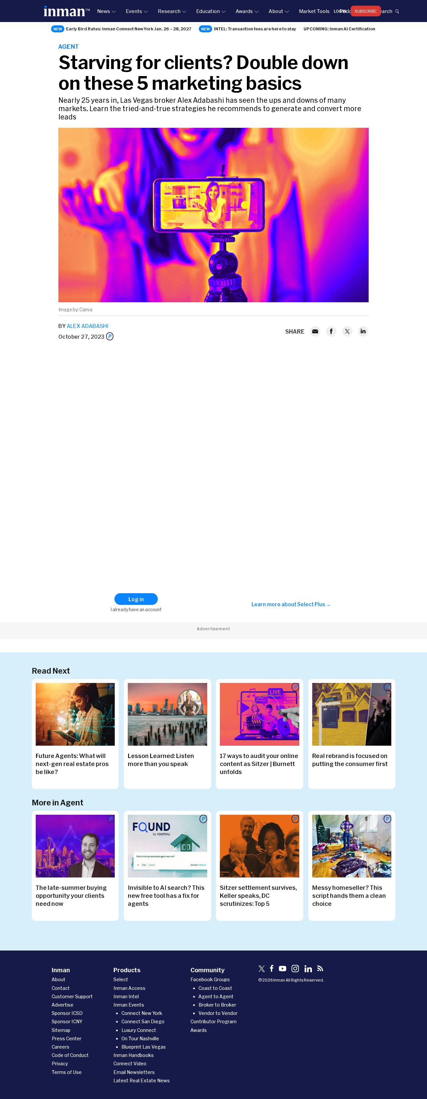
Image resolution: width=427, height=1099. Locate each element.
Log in (340, 11)
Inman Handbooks (133, 1055)
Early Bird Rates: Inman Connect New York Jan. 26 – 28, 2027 (128, 28)
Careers (60, 1047)
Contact (61, 988)
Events (134, 11)
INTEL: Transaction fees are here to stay (255, 28)
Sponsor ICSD (67, 1013)
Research (169, 11)
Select (120, 979)
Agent (68, 46)
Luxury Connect (138, 1030)
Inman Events (128, 1005)
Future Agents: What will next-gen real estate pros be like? (72, 763)
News (103, 11)
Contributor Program (213, 1021)
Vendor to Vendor (218, 1013)
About (276, 11)
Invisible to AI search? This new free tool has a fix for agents (166, 895)
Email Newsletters (134, 1072)
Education (208, 11)
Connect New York (141, 1013)
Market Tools (314, 11)
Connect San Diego (142, 1021)
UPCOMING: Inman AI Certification (339, 28)
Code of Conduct (70, 1055)
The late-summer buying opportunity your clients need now (71, 895)
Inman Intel (126, 996)
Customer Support (72, 996)
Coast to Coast (215, 988)
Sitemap (61, 1030)
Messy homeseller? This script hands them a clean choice (349, 895)
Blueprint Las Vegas (143, 1047)
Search (384, 11)
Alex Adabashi (87, 326)
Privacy (60, 1063)
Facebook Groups (210, 979)
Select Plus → (314, 604)
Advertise (62, 1005)
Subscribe (366, 11)
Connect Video (129, 1063)
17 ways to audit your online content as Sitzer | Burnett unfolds (259, 763)
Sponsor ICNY (67, 1021)
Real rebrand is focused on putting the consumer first (350, 759)
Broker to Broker (217, 1005)
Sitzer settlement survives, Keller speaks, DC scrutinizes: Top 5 (258, 895)
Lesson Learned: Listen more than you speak (161, 759)
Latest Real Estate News (141, 1080)
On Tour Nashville (140, 1038)
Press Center (66, 1038)
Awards (244, 11)
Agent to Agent (216, 996)
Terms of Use (67, 1072)
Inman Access (129, 988)
